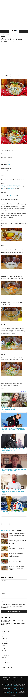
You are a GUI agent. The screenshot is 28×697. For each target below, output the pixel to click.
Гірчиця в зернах (5, 194)
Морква (3, 185)
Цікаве (3, 669)
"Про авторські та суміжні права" (10, 685)
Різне (3, 653)
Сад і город (4, 660)
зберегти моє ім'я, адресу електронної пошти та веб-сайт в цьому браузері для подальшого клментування (13, 606)
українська (9, 161)
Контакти (14, 680)
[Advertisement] (14, 15)
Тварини (4, 665)
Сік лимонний (13, 196)
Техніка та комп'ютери (7, 667)
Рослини (4, 657)
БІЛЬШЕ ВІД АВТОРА (17, 530)
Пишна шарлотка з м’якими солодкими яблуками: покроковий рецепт (16, 555)
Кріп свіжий (11, 188)
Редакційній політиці (7, 687)
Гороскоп (4, 633)
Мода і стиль (5, 643)
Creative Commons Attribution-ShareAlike (15, 688)
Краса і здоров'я (6, 641)
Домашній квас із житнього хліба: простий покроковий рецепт (16, 568)
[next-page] (15, 573)
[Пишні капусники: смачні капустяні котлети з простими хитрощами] (4, 548)
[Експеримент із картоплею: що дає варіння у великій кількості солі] (4, 535)
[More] (17, 75)
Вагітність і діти (5, 631)
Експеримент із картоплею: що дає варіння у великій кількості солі (17, 535)
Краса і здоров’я (20, 677)
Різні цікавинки (5, 655)
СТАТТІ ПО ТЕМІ (5, 530)
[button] (2, 31)
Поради (4, 648)
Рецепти (7, 34)
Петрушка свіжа (8, 187)
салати (9, 164)
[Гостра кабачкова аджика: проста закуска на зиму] (4, 561)
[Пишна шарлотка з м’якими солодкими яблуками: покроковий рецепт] (4, 555)
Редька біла (20, 187)
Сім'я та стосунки (6, 662)
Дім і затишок (5, 638)
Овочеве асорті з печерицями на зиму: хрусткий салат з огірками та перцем (17, 542)
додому (2, 34)
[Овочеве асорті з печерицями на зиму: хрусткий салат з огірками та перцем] (4, 541)
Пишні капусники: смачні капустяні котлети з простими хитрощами (17, 548)
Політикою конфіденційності (12, 692)
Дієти (3, 636)
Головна (5, 677)
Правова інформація (20, 679)
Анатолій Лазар (6, 41)
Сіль (3, 188)
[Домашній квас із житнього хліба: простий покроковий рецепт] (4, 568)
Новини (4, 645)
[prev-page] (13, 573)
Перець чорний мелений (14, 185)
